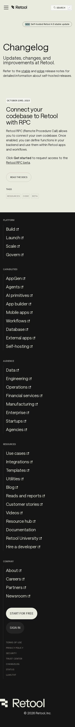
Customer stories (22, 504)
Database (15, 329)
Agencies (14, 429)
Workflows (16, 320)
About (12, 570)
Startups (14, 420)
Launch (13, 237)
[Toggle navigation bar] (15, 7)
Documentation (21, 529)
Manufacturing (20, 403)
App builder (17, 303)
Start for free (21, 613)
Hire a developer (21, 546)
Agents (13, 286)
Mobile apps (17, 312)
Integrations (17, 461)
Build (10, 228)
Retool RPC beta (18, 162)
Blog (10, 487)
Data (10, 369)
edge (40, 71)
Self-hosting (17, 346)
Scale (11, 245)
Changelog (12, 664)
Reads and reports (23, 495)
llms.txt (11, 675)
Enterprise (16, 412)
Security (11, 653)
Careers (13, 578)
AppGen (14, 278)
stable (25, 71)
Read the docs (18, 177)
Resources (13, 196)
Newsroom (16, 595)
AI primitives (17, 295)
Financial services (22, 395)
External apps (19, 337)
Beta (35, 196)
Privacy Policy (14, 648)
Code (26, 196)
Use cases (16, 453)
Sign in (15, 628)
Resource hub (19, 521)
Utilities (13, 478)
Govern (13, 254)
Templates (16, 470)
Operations (17, 386)
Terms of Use (14, 642)
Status (10, 669)
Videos (12, 512)
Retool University (22, 538)
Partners (14, 587)
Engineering (17, 378)
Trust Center (14, 659)
